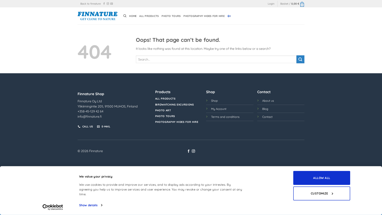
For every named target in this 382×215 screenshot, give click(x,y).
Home (132, 16)
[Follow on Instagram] (108, 3)
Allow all (321, 178)
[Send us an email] (111, 3)
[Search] (124, 16)
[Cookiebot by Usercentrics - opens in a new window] (52, 207)
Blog (265, 109)
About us (268, 101)
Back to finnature (90, 3)
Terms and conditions (225, 117)
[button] (271, 3)
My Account (218, 109)
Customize (319, 193)
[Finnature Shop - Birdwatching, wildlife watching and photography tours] (97, 16)
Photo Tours (171, 16)
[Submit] (300, 59)
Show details (88, 205)
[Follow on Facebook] (104, 3)
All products (149, 16)
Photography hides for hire (204, 16)
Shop (214, 101)
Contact (267, 117)
